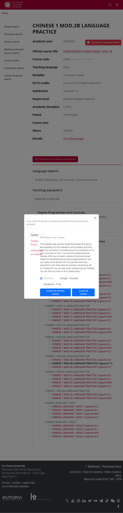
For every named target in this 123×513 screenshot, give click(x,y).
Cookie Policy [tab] (34, 243)
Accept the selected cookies (55, 292)
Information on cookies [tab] (37, 252)
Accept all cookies (83, 292)
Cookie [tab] (34, 235)
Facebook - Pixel (52, 284)
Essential (48, 278)
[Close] (95, 217)
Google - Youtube (69, 278)
